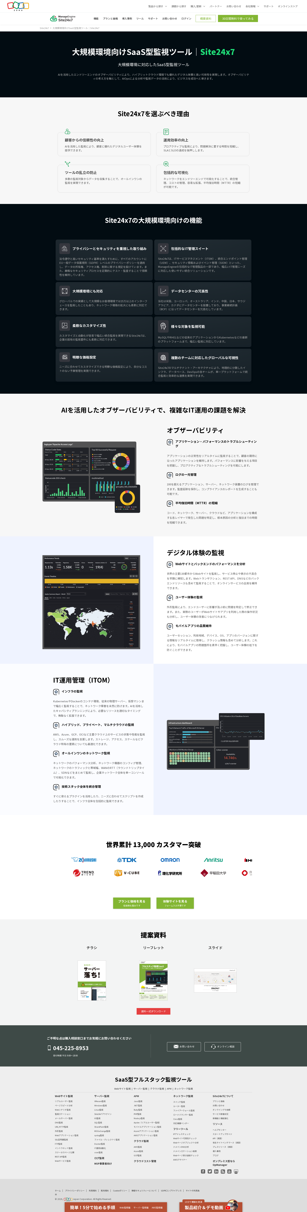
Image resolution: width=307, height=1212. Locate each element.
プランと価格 (110, 18)
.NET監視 (138, 1105)
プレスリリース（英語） (223, 1146)
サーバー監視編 (141, 1207)
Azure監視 (138, 1151)
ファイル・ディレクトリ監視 (107, 1139)
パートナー (216, 6)
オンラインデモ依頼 (221, 1109)
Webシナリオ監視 (63, 1109)
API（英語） (218, 1138)
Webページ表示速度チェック (186, 1155)
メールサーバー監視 (63, 1118)
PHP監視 (137, 1114)
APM (169, 1088)
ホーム (58, 1190)
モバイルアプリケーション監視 (147, 1126)
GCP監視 (137, 1155)
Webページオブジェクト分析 (186, 1142)
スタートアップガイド (222, 1134)
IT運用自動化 (100, 1148)
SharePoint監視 (101, 1126)
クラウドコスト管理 (145, 1161)
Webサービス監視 (63, 1160)
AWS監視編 (157, 1207)
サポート (269, 6)
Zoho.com (18, 6)
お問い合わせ (233, 6)
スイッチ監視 (179, 1101)
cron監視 (98, 1152)
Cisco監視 (177, 1119)
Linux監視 (98, 1109)
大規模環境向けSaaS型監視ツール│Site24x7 (76, 28)
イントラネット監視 (63, 1148)
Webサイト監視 (122, 1088)
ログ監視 (99, 1158)
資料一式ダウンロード (153, 1011)
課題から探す (178, 6)
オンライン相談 (226, 1046)
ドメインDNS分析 (181, 1146)
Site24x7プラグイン (103, 1114)
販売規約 (105, 1190)
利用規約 (93, 1190)
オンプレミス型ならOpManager (224, 1163)
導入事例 (127, 18)
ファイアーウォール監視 (184, 1110)
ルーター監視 (179, 1106)
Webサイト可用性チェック (185, 1138)
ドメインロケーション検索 (185, 1151)
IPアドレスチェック (181, 1134)
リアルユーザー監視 (63, 1101)
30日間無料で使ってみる (238, 18)
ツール (140, 18)
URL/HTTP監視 (61, 1126)
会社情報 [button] (250, 6)
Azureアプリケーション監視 (146, 1131)
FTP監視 (58, 1143)
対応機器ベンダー (181, 1123)
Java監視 (138, 1101)
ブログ (216, 1155)
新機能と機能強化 (220, 1118)
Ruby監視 (138, 1109)
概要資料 (205, 18)
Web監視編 (125, 1207)
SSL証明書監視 (61, 1139)
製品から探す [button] (155, 6)
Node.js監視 (139, 1118)
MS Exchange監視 (102, 1131)
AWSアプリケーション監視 (145, 1135)
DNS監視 (59, 1122)
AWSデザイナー (180, 1159)
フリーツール (180, 1129)
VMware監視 (100, 1101)
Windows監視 (100, 1105)
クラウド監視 (157, 1088)
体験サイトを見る (175, 903)
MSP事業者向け (103, 1163)
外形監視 (59, 1131)
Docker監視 (99, 1143)
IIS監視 (97, 1118)
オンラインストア (288, 6)
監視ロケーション (63, 1114)
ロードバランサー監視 (183, 1114)
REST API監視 (60, 1156)
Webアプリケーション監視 (66, 1135)
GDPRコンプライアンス (171, 1190)
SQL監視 (98, 1122)
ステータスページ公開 (64, 1152)
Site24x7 (44, 28)
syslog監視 (99, 1135)
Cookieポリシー (120, 1190)
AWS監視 (138, 1146)
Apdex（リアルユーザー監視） (147, 1122)
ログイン (186, 18)
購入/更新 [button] (196, 6)
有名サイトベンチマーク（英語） (227, 1142)
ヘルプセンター (219, 1129)
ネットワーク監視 (183, 1088)
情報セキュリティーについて (144, 1190)
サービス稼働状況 (220, 1114)
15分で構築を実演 (193, 1201)
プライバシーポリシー (75, 1190)
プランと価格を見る (131, 903)
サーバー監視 (140, 1088)
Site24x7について (223, 1096)
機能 (96, 18)
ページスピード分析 (63, 1105)
